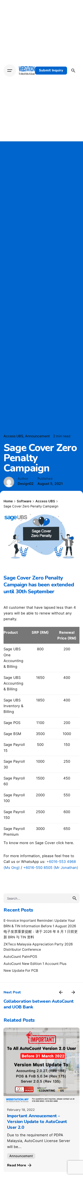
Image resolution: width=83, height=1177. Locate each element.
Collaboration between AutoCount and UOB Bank (39, 1004)
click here (64, 843)
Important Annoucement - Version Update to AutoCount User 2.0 (37, 1121)
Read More (16, 1165)
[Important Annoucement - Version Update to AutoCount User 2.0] (41, 1066)
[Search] (73, 70)
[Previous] (61, 992)
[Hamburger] (10, 70)
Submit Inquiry (51, 70)
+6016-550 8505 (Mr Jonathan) (50, 867)
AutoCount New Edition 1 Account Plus (35, 964)
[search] (74, 898)
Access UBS (13, 436)
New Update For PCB (21, 970)
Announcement (37, 436)
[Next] (73, 992)
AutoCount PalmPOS (20, 956)
